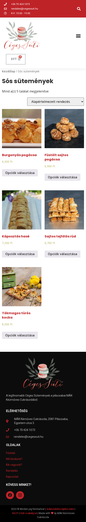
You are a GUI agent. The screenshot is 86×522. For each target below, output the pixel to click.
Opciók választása (20, 173)
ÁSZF (15, 513)
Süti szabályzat (28, 513)
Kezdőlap (8, 71)
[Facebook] (10, 495)
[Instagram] (20, 495)
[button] (78, 9)
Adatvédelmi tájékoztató (60, 509)
